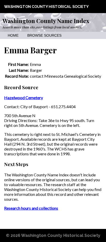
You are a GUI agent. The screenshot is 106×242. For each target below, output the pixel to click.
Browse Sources (44, 35)
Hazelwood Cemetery (23, 97)
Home (13, 35)
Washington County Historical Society (46, 6)
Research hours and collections (31, 208)
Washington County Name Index (46, 21)
